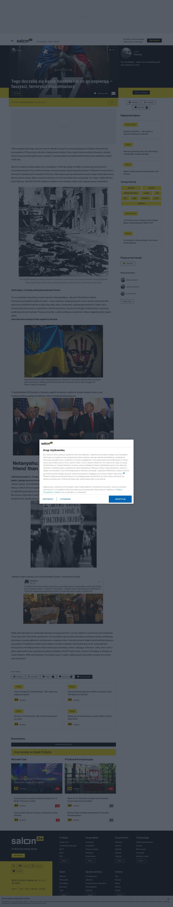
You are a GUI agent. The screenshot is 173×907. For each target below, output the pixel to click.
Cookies (57, 492)
